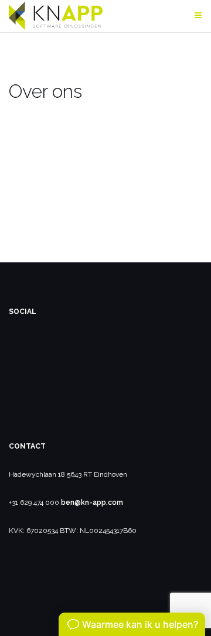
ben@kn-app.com (92, 502)
